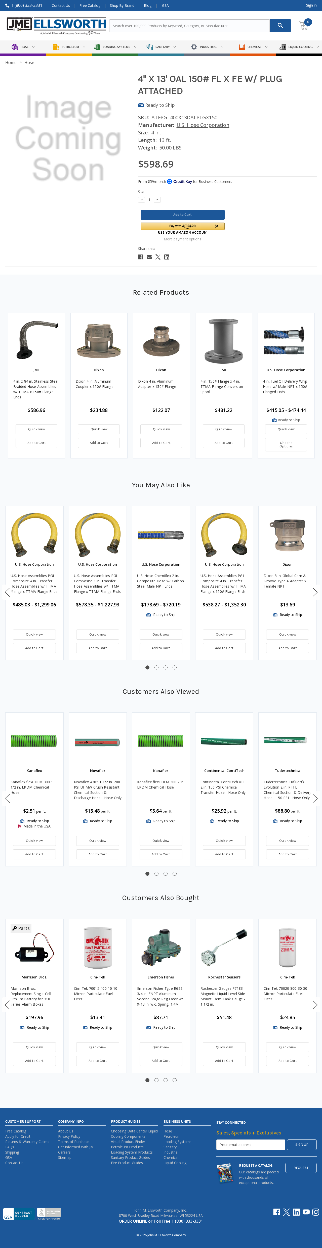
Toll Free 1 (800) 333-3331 (178, 1221)
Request (301, 1168)
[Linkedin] (166, 257)
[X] (157, 257)
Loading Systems (177, 1141)
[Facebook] (140, 257)
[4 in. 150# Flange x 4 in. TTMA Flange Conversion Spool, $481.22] (223, 341)
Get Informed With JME (77, 1147)
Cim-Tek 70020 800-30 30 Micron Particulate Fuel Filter (285, 993)
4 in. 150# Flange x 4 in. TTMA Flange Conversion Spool (221, 386)
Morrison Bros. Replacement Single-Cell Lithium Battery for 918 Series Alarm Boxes (31, 996)
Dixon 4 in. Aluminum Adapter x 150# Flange (157, 384)
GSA (165, 5)
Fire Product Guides (127, 1162)
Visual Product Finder (128, 1141)
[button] (183, 228)
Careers (64, 1152)
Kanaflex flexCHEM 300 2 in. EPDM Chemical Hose (160, 784)
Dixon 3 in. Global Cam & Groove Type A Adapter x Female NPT (285, 581)
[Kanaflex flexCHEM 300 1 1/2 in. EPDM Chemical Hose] (34, 741)
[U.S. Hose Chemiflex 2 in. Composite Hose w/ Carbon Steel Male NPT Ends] (161, 535)
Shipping (12, 1152)
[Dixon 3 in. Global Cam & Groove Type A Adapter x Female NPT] (287, 535)
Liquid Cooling (175, 1162)
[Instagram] (315, 1212)
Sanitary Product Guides (130, 1157)
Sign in (311, 5)
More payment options (182, 239)
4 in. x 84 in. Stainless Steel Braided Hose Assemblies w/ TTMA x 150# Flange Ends (36, 389)
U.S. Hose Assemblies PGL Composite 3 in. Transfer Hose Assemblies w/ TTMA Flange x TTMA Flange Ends (97, 583)
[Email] (149, 257)
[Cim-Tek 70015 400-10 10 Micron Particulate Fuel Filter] (98, 948)
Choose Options (286, 444)
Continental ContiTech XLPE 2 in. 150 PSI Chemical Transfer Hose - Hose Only (224, 787)
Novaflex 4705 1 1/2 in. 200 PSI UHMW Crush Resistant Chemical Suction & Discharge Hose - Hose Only (98, 789)
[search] (280, 25)
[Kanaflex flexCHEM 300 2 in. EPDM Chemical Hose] (161, 741)
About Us (65, 1131)
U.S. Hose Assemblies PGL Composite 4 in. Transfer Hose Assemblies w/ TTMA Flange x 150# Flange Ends (223, 583)
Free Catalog (89, 5)
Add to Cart (36, 443)
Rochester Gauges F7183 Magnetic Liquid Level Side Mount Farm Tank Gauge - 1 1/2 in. (222, 996)
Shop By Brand (122, 5)
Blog (147, 5)
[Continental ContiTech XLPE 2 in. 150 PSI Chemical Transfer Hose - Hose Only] (224, 741)
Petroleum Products (127, 1147)
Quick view (36, 429)
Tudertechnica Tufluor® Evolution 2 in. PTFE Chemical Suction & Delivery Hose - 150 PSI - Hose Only (287, 789)
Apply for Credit (17, 1136)
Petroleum (172, 1136)
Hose (168, 1131)
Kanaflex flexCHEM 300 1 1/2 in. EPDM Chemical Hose (32, 787)
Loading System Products (132, 1152)
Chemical (171, 1157)
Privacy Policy (69, 1136)
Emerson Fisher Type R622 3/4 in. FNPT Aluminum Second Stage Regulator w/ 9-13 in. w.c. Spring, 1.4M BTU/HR (160, 996)
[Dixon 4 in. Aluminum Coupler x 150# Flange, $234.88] (99, 341)
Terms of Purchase (73, 1141)
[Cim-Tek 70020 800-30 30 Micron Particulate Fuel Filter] (287, 948)
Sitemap (64, 1157)
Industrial (171, 1152)
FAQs (9, 1147)
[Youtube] (306, 1212)
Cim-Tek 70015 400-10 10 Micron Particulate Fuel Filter (95, 993)
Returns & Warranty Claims (27, 1141)
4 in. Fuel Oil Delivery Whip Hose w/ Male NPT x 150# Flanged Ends (285, 386)
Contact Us (61, 5)
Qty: (141, 191)
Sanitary (170, 1147)
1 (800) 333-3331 (26, 5)
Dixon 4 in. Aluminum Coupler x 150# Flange (94, 384)
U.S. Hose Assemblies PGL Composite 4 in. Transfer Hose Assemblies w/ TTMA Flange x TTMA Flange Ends (34, 583)
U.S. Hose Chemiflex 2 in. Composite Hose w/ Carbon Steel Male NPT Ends (160, 581)
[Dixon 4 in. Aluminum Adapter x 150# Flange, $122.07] (161, 341)
